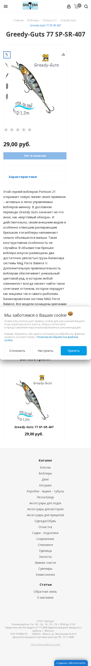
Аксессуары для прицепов (45, 515)
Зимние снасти (45, 563)
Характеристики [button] (23, 177)
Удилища (45, 551)
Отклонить (17, 351)
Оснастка (45, 527)
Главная (19, 20)
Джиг (45, 479)
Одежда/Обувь (45, 521)
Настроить (45, 351)
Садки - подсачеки (45, 533)
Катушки (45, 485)
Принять (74, 351)
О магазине (45, 597)
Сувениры (45, 569)
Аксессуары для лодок (45, 503)
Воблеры (45, 473)
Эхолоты (45, 557)
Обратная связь (45, 591)
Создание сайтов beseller (71, 663)
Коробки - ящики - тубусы (45, 491)
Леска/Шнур (45, 497)
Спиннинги (45, 545)
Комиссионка (45, 574)
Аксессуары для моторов (45, 509)
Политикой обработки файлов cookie (41, 338)
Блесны (45, 467)
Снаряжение (45, 539)
